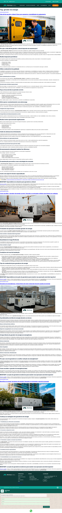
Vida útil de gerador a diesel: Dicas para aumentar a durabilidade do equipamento (23, 14)
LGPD (5, 1)
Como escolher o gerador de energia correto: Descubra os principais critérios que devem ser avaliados (29, 193)
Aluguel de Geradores (30, 5)
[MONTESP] (10, 6)
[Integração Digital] (58, 488)
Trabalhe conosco (12, 1)
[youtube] (34, 1)
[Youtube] (13, 478)
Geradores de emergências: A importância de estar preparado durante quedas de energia (25, 283)
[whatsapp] (37, 1)
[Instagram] (7, 478)
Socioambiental (44, 5)
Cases (38, 5)
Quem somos (22, 5)
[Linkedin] (31, 1)
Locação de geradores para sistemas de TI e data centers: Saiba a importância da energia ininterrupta (25, 179)
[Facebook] (25, 1)
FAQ (7, 1)
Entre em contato (3, 184)
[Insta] (28, 1)
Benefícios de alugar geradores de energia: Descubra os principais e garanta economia (24, 381)
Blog (49, 5)
